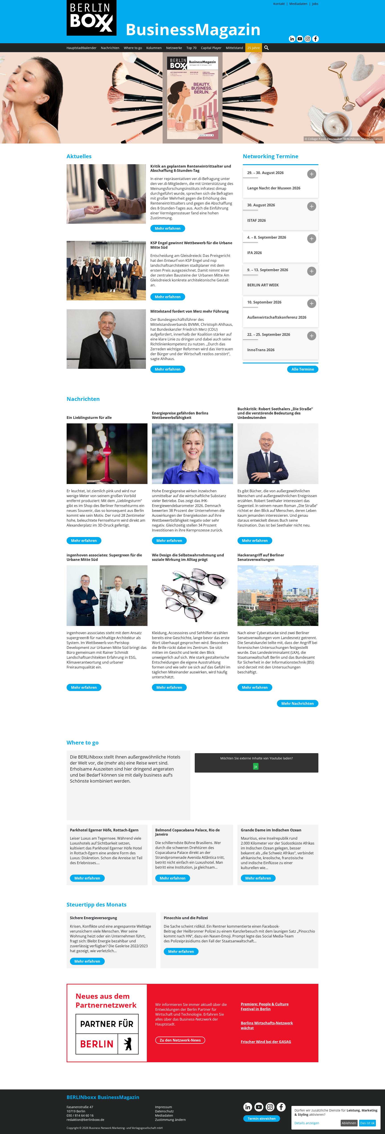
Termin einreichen (262, 1118)
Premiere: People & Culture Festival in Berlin (265, 1006)
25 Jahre (254, 48)
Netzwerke (174, 48)
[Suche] (266, 47)
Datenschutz (164, 1111)
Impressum (163, 1107)
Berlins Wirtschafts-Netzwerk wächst (267, 1025)
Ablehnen (349, 1123)
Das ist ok (367, 1123)
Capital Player (211, 48)
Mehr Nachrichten (297, 703)
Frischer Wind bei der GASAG (266, 1041)
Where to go (133, 48)
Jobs (315, 4)
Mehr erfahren (168, 228)
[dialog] (336, 1118)
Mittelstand (234, 48)
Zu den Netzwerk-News (180, 1040)
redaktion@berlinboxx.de (85, 1120)
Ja (255, 766)
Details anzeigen (307, 1123)
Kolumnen (154, 48)
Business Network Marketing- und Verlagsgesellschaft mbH (126, 1128)
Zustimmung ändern (170, 1120)
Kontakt (279, 4)
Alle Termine (303, 369)
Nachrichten (110, 48)
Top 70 (191, 48)
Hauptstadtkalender (81, 48)
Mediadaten (298, 4)
